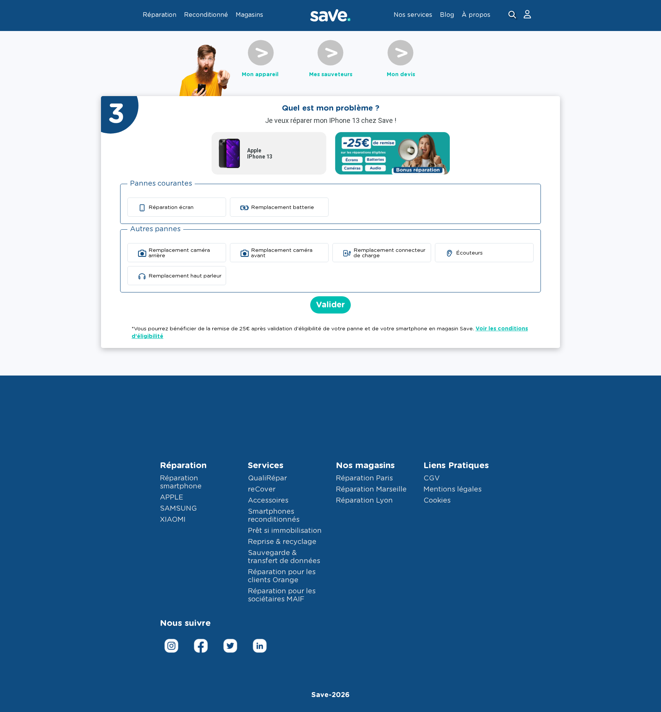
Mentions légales (452, 489)
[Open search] (513, 15)
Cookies (437, 500)
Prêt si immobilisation (285, 530)
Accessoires (268, 500)
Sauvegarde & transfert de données (284, 557)
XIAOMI (173, 519)
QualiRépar (267, 478)
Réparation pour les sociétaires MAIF (282, 595)
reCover (261, 489)
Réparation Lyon (364, 500)
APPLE (171, 497)
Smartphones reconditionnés (274, 515)
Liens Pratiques (456, 465)
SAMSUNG (178, 508)
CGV (431, 478)
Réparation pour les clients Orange (282, 576)
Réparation (183, 465)
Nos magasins (365, 465)
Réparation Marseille (371, 489)
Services (265, 465)
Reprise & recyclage (282, 542)
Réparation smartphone (181, 482)
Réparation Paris (364, 478)
